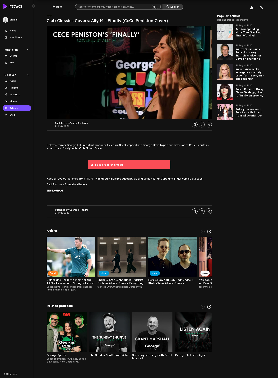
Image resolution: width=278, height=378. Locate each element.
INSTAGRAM (55, 190)
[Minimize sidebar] (34, 6)
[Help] (261, 8)
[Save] (195, 124)
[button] (241, 32)
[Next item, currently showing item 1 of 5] (209, 306)
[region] (129, 263)
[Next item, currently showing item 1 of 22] (209, 231)
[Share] (209, 124)
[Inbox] (251, 8)
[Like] (202, 124)
